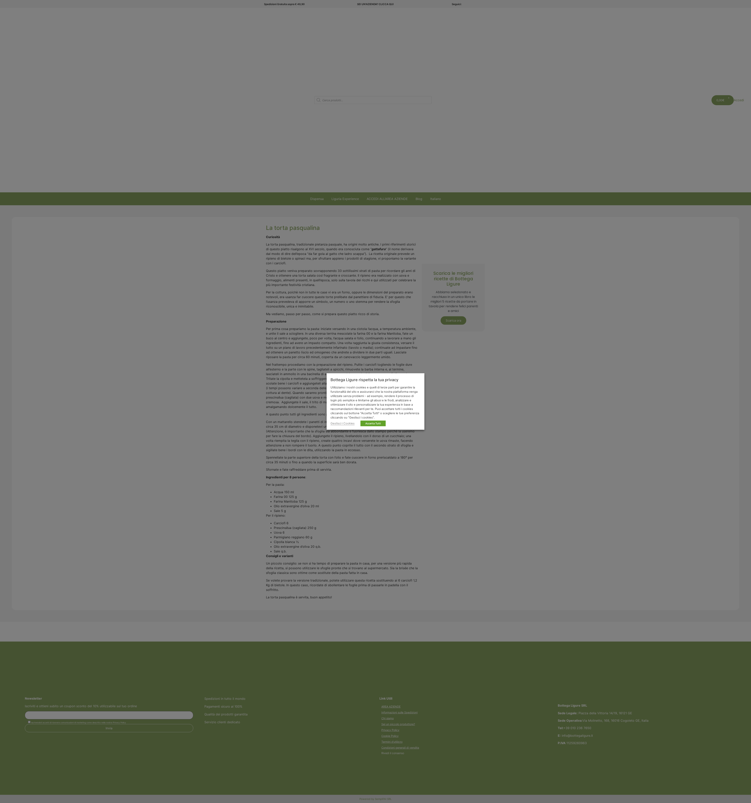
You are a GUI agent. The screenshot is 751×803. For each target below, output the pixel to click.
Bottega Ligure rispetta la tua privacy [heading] (364, 379)
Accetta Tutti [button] (373, 423)
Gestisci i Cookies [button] (343, 423)
